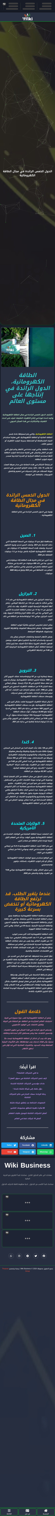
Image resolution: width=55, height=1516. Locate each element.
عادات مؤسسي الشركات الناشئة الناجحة (28, 1083)
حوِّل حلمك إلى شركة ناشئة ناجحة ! (27, 1089)
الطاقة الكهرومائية (44, 434)
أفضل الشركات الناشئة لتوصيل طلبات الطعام (28, 1113)
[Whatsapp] (11, 1256)
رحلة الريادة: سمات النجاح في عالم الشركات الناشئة (27, 1095)
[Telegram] (27, 1256)
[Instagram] (19, 1256)
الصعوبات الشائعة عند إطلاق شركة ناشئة (27, 1102)
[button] (27, 428)
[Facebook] (44, 1256)
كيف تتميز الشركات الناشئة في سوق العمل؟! (27, 1078)
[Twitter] (35, 1256)
